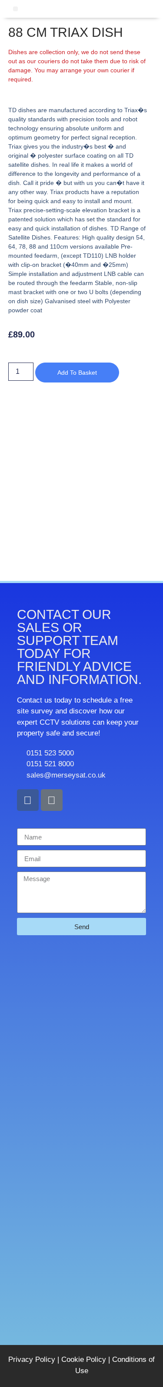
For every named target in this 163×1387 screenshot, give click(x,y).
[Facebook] (28, 800)
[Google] (52, 800)
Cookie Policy (83, 1359)
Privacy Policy (31, 1359)
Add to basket (77, 372)
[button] (15, 8)
